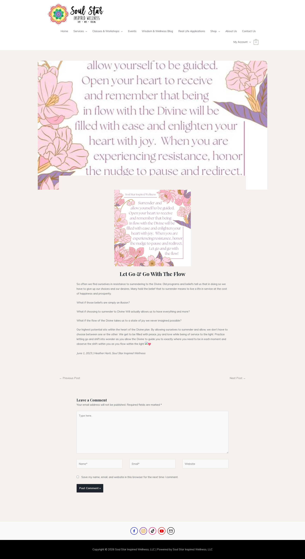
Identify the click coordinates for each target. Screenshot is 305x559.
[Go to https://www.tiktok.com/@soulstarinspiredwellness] (152, 531)
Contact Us (249, 31)
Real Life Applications (191, 31)
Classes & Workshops (105, 31)
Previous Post (69, 378)
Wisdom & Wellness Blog (157, 31)
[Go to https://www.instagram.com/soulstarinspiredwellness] (143, 531)
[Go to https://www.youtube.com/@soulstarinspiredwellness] (161, 531)
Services (78, 31)
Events (132, 31)
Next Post (238, 378)
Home (64, 31)
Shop (213, 31)
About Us (231, 31)
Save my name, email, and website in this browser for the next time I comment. (129, 477)
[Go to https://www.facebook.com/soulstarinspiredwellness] (134, 531)
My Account (240, 42)
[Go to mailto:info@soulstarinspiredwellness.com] (171, 531)
